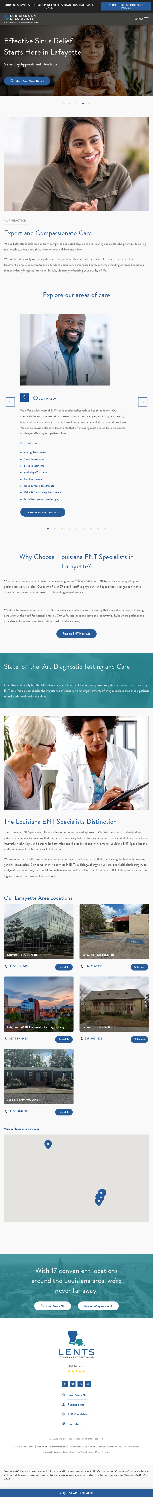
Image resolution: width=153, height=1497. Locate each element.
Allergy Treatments (35, 452)
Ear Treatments (33, 479)
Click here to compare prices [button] (126, 6)
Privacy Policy (76, 1447)
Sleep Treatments (34, 466)
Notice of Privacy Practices (51, 1447)
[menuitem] (65, 1384)
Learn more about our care (43, 512)
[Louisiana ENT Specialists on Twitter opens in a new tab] (73, 1384)
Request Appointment (98, 1306)
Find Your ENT (55, 1306)
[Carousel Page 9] (105, 528)
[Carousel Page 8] (98, 528)
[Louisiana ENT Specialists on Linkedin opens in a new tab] (80, 1384)
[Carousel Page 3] (62, 528)
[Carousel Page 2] (55, 528)
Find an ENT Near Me (76, 633)
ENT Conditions (78, 1414)
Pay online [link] (74, 1424)
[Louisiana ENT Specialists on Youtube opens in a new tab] (88, 1384)
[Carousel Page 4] (69, 528)
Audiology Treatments (37, 472)
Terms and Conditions (81, 1452)
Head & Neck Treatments (39, 486)
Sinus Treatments (34, 459)
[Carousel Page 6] (83, 528)
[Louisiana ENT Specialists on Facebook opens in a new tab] (65, 1384)
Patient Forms (102, 1452)
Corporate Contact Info (55, 1452)
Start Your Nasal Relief (30, 81)
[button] (146, 19)
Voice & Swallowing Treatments (42, 492)
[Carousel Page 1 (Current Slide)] (48, 528)
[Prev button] (10, 402)
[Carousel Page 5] (76, 528)
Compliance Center (24, 1447)
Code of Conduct (95, 1447)
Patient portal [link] (76, 1404)
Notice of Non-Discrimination (123, 1447)
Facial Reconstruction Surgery (42, 499)
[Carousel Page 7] (91, 528)
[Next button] (142, 402)
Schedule (64, 967)
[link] (76, 1368)
